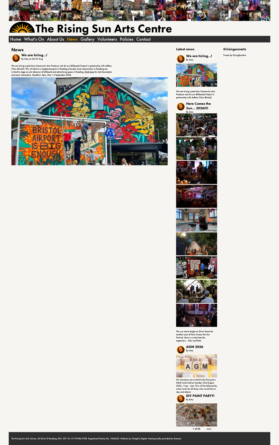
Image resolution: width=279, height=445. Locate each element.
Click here (89, 71)
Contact (143, 39)
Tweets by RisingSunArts (234, 55)
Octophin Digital (139, 438)
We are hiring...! (34, 55)
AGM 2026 (194, 346)
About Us (55, 39)
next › (209, 428)
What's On (34, 39)
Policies (126, 39)
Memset (177, 438)
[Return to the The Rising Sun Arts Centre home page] (22, 27)
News (72, 39)
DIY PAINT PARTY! (200, 395)
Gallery (87, 39)
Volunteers (107, 39)
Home (15, 39)
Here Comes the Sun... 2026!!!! (198, 105)
